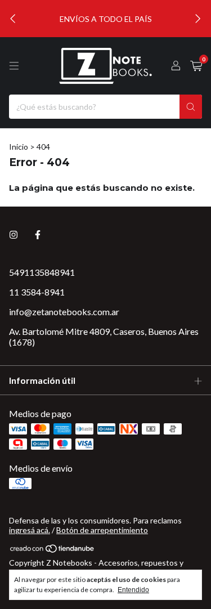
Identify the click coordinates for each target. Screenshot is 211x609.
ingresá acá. (29, 530)
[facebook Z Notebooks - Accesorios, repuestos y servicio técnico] (37, 234)
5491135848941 (42, 272)
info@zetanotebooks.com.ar (64, 311)
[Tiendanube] (52, 551)
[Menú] (14, 66)
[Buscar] (190, 107)
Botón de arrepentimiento (102, 530)
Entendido (133, 590)
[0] (196, 66)
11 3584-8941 (37, 291)
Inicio (18, 146)
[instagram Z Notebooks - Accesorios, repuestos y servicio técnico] (13, 234)
